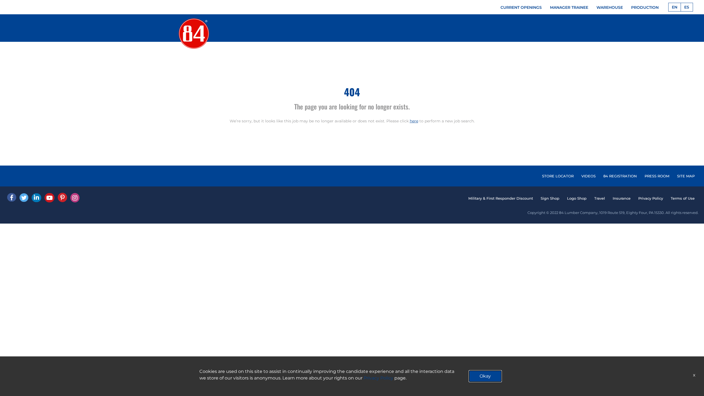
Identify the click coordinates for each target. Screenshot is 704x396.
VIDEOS (588, 176)
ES (686, 7)
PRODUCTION (645, 7)
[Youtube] (49, 197)
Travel (599, 198)
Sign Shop (550, 198)
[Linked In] (36, 197)
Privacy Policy (650, 198)
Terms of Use (683, 198)
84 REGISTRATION (620, 176)
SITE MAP (686, 176)
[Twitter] (24, 197)
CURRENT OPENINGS (521, 7)
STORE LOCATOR (558, 176)
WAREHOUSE (609, 7)
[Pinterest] (62, 197)
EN (674, 7)
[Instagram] (74, 197)
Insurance (622, 198)
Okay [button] (485, 376)
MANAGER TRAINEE (569, 7)
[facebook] (11, 197)
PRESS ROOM (657, 176)
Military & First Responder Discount (500, 198)
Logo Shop (577, 198)
